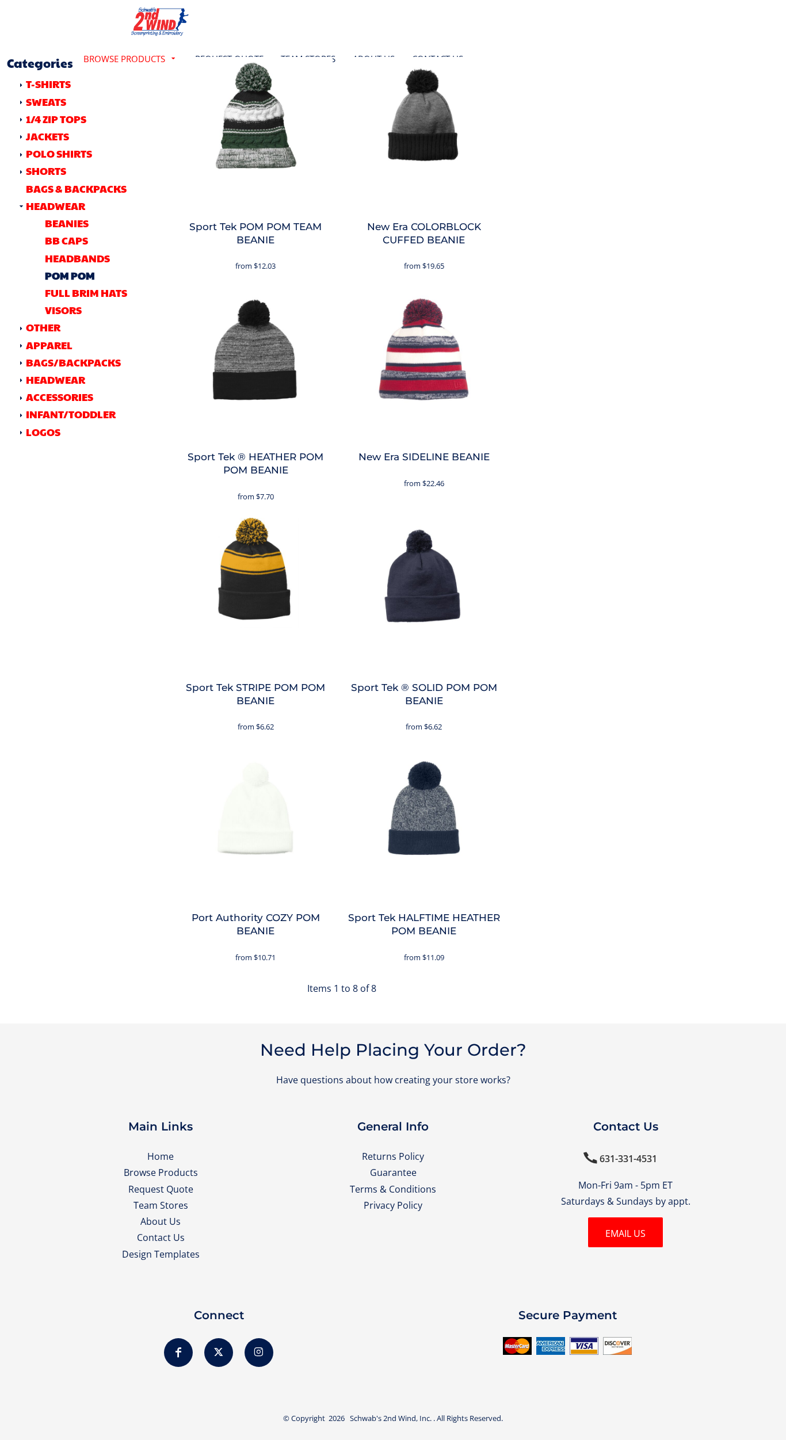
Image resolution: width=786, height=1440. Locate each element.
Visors (63, 310)
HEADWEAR (55, 205)
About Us (160, 1221)
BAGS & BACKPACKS (76, 188)
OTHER (43, 327)
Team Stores (160, 1205)
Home (160, 1156)
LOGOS (43, 432)
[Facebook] (178, 1352)
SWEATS (46, 101)
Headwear (55, 379)
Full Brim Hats (86, 292)
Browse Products (161, 1172)
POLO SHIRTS (59, 153)
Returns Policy (393, 1156)
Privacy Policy (393, 1205)
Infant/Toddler (71, 414)
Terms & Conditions (393, 1188)
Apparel (49, 345)
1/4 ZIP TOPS (56, 119)
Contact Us (161, 1237)
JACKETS (47, 136)
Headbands (77, 258)
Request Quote (160, 1188)
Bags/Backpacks (73, 362)
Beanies (67, 223)
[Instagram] (259, 1352)
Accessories (59, 396)
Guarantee (393, 1172)
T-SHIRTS (48, 84)
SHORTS (46, 170)
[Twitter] (218, 1352)
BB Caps (66, 240)
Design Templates (161, 1254)
